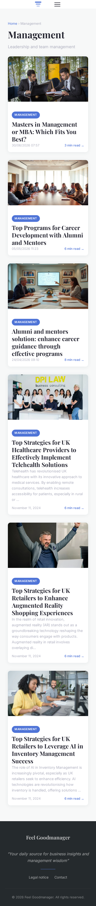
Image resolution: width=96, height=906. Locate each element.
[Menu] (57, 4)
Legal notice (38, 877)
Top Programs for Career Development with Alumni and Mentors (47, 235)
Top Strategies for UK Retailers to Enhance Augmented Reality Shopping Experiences (42, 601)
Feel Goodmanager (48, 837)
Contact (60, 877)
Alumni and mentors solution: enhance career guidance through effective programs (45, 342)
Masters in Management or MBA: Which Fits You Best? (44, 131)
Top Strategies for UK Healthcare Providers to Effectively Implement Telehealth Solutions (44, 453)
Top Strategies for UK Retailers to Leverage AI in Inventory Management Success (47, 750)
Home (12, 23)
